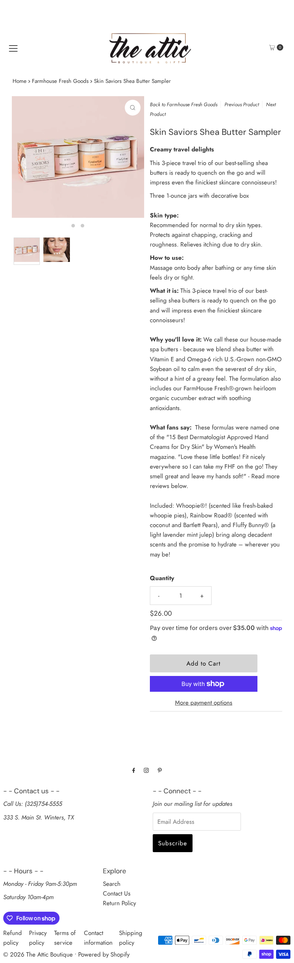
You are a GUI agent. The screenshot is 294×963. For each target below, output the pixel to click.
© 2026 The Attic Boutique (38, 954)
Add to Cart (203, 663)
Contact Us (117, 893)
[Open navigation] (13, 47)
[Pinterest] (160, 770)
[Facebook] (133, 770)
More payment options (203, 702)
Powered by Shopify (103, 954)
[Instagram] (146, 770)
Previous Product (241, 104)
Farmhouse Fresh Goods (60, 81)
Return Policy (119, 903)
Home (20, 81)
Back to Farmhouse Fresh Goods (183, 104)
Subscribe (172, 843)
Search (111, 883)
